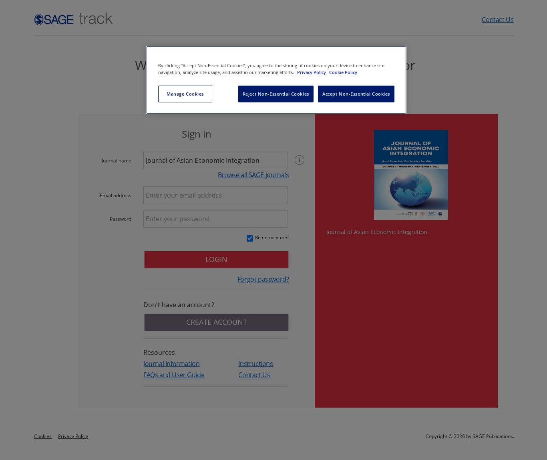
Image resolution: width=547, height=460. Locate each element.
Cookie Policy (343, 72)
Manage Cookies (185, 94)
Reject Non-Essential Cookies (276, 94)
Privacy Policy (312, 72)
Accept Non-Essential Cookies (356, 94)
